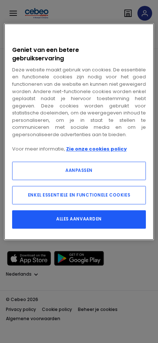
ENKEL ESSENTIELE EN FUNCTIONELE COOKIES (79, 195)
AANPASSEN (79, 171)
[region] (79, 131)
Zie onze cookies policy (96, 148)
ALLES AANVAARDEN (79, 219)
